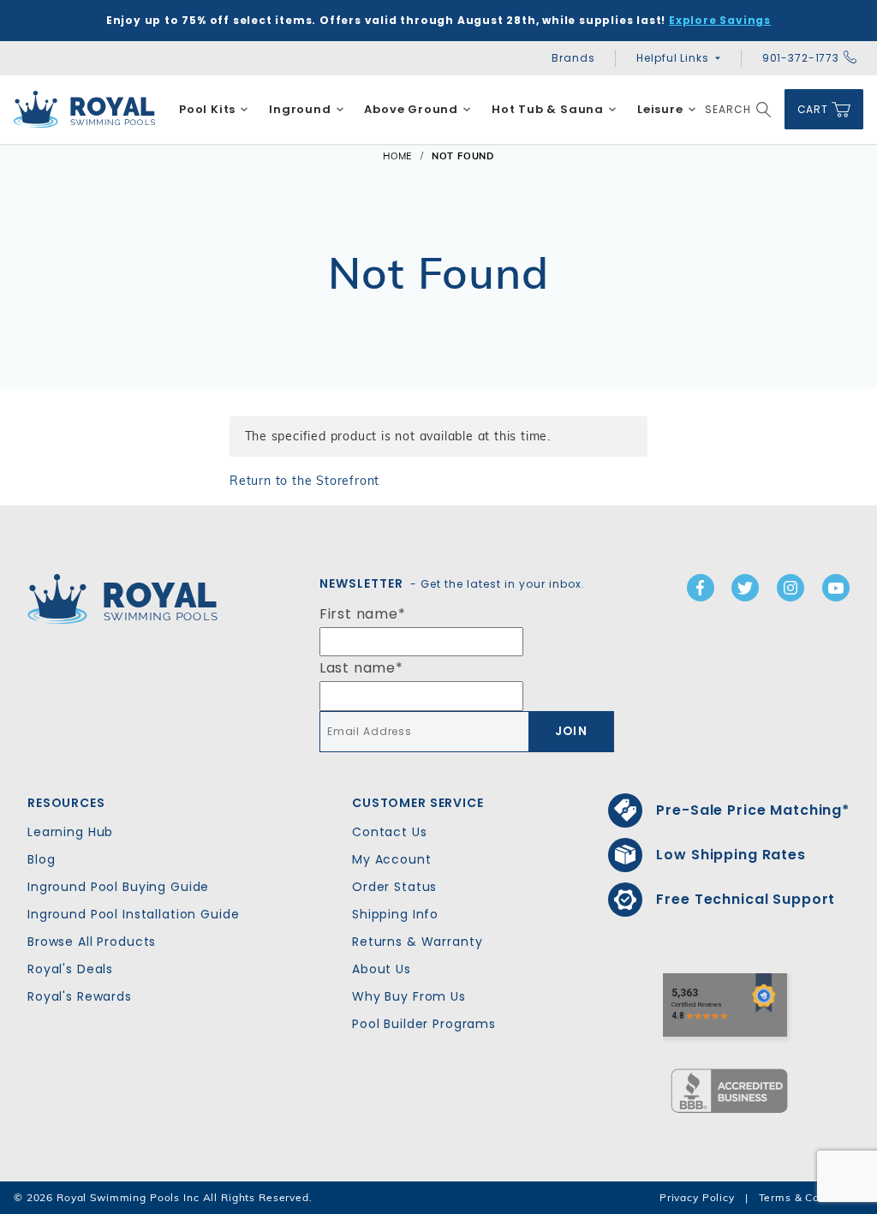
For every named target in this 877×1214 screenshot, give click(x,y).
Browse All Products (91, 941)
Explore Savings (720, 20)
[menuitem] (214, 109)
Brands (573, 58)
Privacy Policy (697, 1197)
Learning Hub (70, 831)
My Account (392, 859)
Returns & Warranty (417, 941)
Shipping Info (395, 914)
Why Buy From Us (409, 996)
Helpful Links (672, 58)
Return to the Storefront (304, 480)
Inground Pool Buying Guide (118, 886)
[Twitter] (745, 587)
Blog (41, 859)
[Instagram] (790, 587)
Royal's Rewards (79, 996)
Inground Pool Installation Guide (133, 914)
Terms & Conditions (811, 1197)
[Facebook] (700, 587)
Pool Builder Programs (424, 1023)
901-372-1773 (800, 58)
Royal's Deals (70, 969)
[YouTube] (836, 587)
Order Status (394, 886)
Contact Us (389, 831)
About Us (381, 969)
